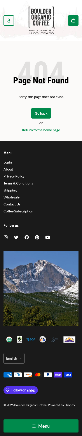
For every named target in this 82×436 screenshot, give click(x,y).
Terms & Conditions (18, 183)
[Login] (8, 20)
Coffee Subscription (18, 211)
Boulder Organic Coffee (30, 405)
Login (7, 162)
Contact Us (12, 204)
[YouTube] (47, 237)
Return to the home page (41, 130)
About (8, 169)
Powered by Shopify (61, 405)
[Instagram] (5, 237)
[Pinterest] (37, 237)
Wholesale (11, 197)
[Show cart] (73, 20)
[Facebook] (26, 237)
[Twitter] (16, 237)
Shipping (10, 190)
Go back (41, 113)
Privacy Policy (13, 176)
